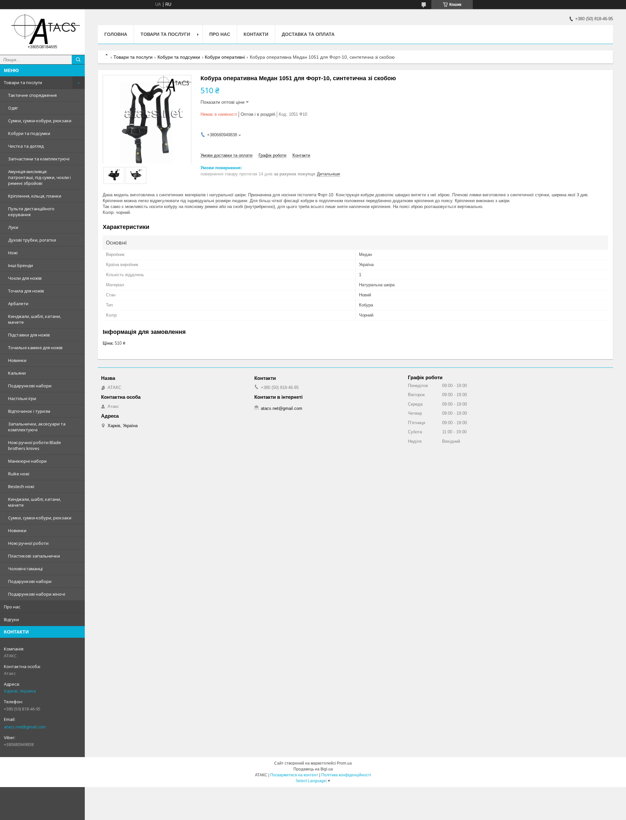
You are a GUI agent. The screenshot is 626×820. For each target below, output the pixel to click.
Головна (115, 34)
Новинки (17, 360)
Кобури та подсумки (29, 133)
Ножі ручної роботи (28, 543)
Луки (13, 227)
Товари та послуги (23, 82)
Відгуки (11, 619)
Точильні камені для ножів (35, 347)
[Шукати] (78, 60)
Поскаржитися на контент (294, 775)
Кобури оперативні (225, 57)
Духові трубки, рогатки (32, 240)
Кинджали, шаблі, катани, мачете (34, 319)
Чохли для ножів (25, 278)
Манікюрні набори (27, 461)
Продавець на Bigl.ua (313, 769)
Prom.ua (344, 763)
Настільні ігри (22, 398)
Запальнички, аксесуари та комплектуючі (37, 427)
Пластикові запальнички (34, 556)
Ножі (13, 253)
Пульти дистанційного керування (31, 211)
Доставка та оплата (308, 34)
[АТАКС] (42, 29)
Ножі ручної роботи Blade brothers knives (34, 445)
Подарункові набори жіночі (36, 594)
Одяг (13, 108)
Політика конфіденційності (346, 775)
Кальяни (17, 373)
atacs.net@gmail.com (25, 727)
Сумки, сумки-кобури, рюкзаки (39, 121)
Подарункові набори (30, 386)
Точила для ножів (26, 291)
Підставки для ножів (29, 335)
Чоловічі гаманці (25, 569)
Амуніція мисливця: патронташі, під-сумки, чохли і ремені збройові (39, 177)
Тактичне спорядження (32, 95)
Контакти (256, 34)
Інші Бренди (20, 265)
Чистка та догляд (26, 146)
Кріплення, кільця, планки (34, 196)
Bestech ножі (21, 486)
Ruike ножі (18, 474)
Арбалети (18, 303)
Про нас (12, 607)
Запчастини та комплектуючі (38, 159)
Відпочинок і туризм (29, 411)
